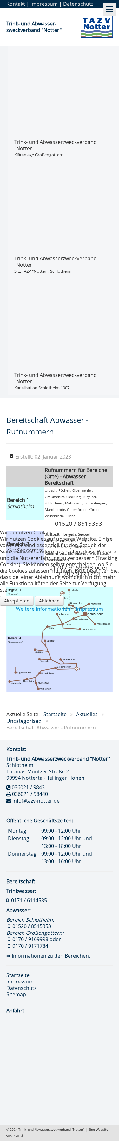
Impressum (89, 608)
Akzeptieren (17, 601)
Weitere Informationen (43, 608)
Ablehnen (49, 601)
